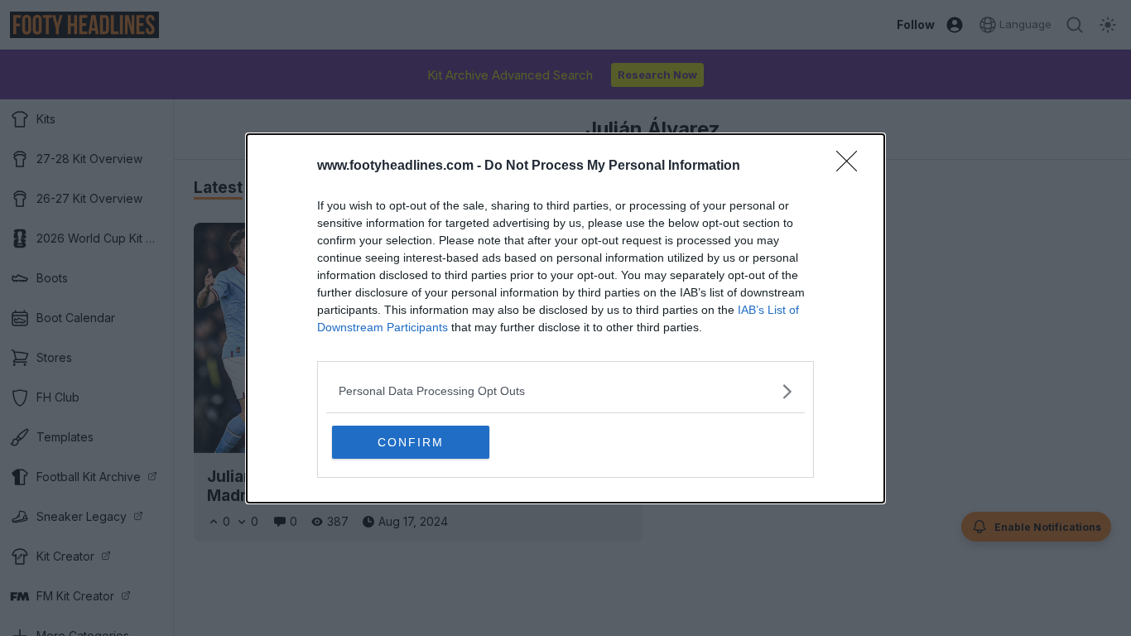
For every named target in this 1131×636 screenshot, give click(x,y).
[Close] (852, 166)
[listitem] (565, 391)
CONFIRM (411, 442)
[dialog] (565, 318)
